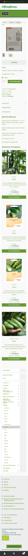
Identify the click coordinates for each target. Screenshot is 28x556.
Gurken (18, 22)
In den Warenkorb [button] (14, 197)
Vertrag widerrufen (14, 546)
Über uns (6, 484)
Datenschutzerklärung (9, 496)
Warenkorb (21, 552)
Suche (14, 553)
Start (5, 22)
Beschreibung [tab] (5, 103)
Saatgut (12, 22)
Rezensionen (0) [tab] (6, 111)
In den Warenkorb (15, 81)
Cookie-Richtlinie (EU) (9, 506)
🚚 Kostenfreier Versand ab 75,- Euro (14, 1)
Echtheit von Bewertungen (10, 523)
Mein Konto (4, 553)
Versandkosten (12, 88)
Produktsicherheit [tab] (6, 107)
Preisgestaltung (8, 520)
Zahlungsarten (7, 517)
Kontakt (6, 481)
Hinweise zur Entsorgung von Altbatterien (14, 508)
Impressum (6, 479)
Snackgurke (10, 96)
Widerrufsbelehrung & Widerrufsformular (14, 503)
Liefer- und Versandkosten (10, 514)
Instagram (6, 490)
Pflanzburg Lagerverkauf (10, 487)
